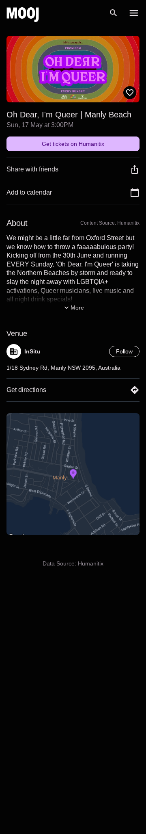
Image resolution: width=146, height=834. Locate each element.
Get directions (26, 389)
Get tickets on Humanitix (73, 144)
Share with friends (32, 169)
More (77, 307)
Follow (124, 351)
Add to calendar (29, 192)
